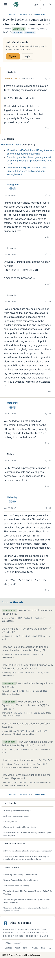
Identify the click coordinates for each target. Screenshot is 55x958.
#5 (50, 413)
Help (43, 948)
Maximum (29, 32)
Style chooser (13, 943)
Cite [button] (47, 128)
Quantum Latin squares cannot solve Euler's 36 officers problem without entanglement (26, 171)
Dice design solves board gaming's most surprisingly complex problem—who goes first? (29, 161)
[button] (46, 78)
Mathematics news (11, 144)
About (17, 948)
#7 (50, 508)
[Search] (50, 4)
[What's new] (44, 4)
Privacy (34, 948)
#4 (50, 301)
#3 (50, 254)
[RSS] (49, 947)
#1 (50, 78)
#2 (50, 195)
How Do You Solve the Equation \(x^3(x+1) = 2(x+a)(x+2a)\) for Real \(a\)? (25, 705)
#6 (50, 461)
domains (17, 32)
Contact (8, 948)
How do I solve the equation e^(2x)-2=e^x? (27, 760)
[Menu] (5, 4)
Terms (25, 948)
